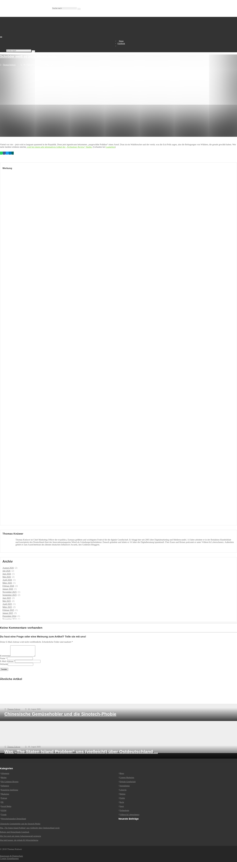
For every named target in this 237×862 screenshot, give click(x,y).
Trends (3, 815)
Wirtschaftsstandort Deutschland (13, 819)
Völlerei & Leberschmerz (129, 815)
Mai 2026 (6, 577)
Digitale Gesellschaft (128, 782)
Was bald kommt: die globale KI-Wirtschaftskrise (19, 840)
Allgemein (48, 65)
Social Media (6, 806)
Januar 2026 (7, 589)
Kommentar (5, 656)
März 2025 (7, 607)
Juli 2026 (6, 571)
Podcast (4, 798)
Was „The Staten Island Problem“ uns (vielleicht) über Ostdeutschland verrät (30, 828)
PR (2, 802)
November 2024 (9, 619)
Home (121, 41)
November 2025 (9, 592)
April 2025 (7, 604)
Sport (122, 806)
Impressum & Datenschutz (11, 856)
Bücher (4, 778)
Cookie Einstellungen (9, 858)
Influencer (5, 786)
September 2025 (9, 595)
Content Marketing (127, 778)
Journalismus (125, 786)
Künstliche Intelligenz (9, 790)
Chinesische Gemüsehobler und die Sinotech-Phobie (20, 824)
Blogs (122, 773)
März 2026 (7, 583)
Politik (122, 798)
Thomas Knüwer (9, 65)
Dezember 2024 (9, 616)
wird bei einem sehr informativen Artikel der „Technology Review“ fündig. (59, 147)
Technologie (124, 810)
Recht (122, 802)
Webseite (4, 664)
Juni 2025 (6, 598)
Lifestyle (123, 790)
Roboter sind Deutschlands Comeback (14, 832)
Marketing (5, 794)
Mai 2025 (6, 601)
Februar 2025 (8, 610)
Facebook (121, 44)
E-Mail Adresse (6, 661)
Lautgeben (110, 147)
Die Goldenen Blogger (10, 782)
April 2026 (7, 580)
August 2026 (8, 568)
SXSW (3, 810)
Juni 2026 (6, 574)
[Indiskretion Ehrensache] (29, 36)
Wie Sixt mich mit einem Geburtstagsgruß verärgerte (20, 836)
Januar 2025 (7, 613)
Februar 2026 (8, 586)
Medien (122, 794)
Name (2, 658)
